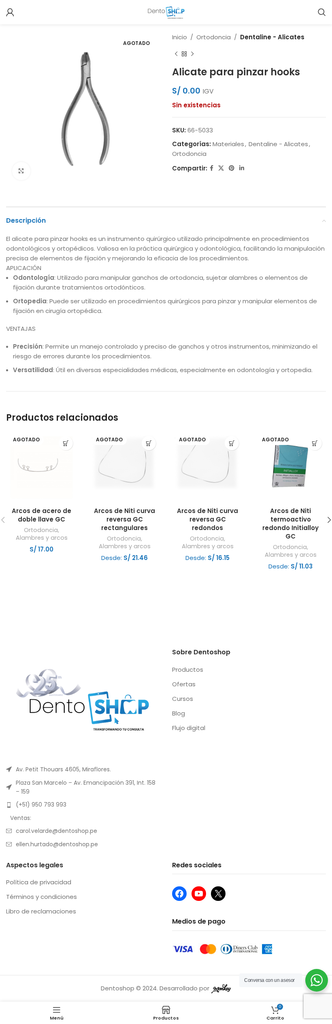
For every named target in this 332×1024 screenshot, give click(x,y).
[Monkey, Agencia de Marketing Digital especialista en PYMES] (221, 988)
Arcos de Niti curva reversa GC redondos (207, 519)
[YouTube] (199, 893)
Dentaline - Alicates (272, 37)
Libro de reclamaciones (41, 911)
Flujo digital (188, 728)
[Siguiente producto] (192, 54)
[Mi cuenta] (10, 12)
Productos (187, 669)
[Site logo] (166, 11)
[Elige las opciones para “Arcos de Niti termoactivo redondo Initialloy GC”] (315, 443)
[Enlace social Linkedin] (242, 168)
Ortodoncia (213, 37)
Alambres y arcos (42, 538)
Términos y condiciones (41, 896)
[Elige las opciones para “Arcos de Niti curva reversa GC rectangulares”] (149, 443)
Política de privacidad (38, 882)
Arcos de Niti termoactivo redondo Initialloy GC (290, 524)
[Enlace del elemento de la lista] (83, 769)
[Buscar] (322, 12)
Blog (178, 713)
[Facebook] (179, 893)
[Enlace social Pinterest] (231, 168)
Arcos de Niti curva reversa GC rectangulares (124, 519)
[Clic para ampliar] (21, 171)
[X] (218, 893)
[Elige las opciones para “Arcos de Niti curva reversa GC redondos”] (232, 443)
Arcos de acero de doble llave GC (41, 515)
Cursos (182, 698)
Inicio (179, 37)
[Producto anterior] (176, 54)
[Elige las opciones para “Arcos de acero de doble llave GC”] (66, 443)
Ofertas (184, 684)
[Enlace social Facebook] (211, 168)
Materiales (228, 144)
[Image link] (83, 702)
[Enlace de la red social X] (221, 168)
